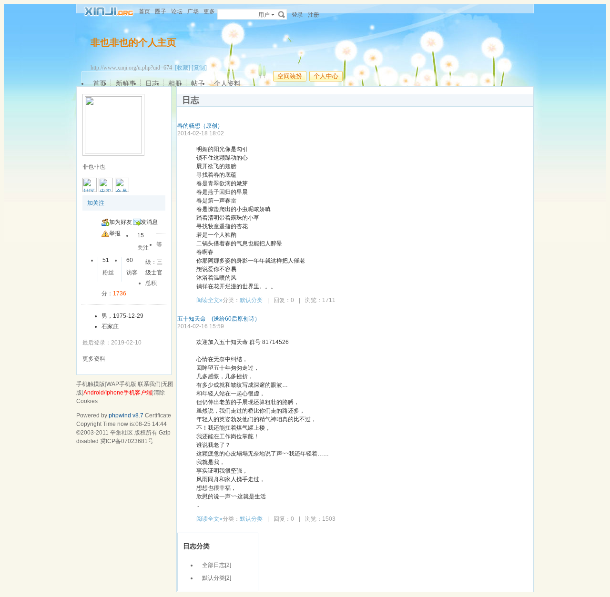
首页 (144, 11)
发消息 (149, 222)
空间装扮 (289, 76)
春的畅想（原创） (200, 125)
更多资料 (93, 358)
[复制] (199, 67)
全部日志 (213, 565)
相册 (175, 83)
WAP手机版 (121, 384)
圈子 (160, 11)
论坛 (177, 11)
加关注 (95, 203)
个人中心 (326, 76)
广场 (193, 11)
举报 (115, 233)
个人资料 (227, 83)
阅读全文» (209, 300)
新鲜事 (126, 83)
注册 (313, 15)
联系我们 (149, 384)
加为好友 (120, 222)
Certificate (158, 415)
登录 (297, 15)
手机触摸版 (90, 384)
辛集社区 (121, 432)
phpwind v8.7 (126, 415)
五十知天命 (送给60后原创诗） (218, 318)
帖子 (197, 83)
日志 (152, 83)
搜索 (281, 14)
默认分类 (251, 300)
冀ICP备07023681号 (126, 441)
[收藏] (182, 67)
